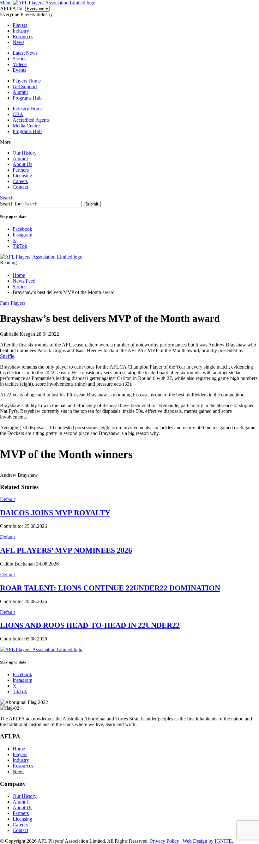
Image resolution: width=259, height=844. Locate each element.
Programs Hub (27, 98)
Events (19, 70)
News (18, 42)
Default (7, 499)
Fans (4, 303)
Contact (20, 187)
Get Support (25, 86)
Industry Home (28, 108)
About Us (22, 164)
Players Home (27, 80)
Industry (21, 31)
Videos (20, 64)
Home (19, 748)
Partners (21, 170)
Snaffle (7, 356)
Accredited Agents (31, 120)
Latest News (25, 53)
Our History (25, 153)
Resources (23, 36)
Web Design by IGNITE (207, 841)
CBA (18, 114)
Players (20, 25)
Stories (19, 58)
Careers (20, 181)
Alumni (20, 92)
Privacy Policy (164, 841)
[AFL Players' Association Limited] (54, 2)
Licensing (22, 175)
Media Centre (26, 125)
